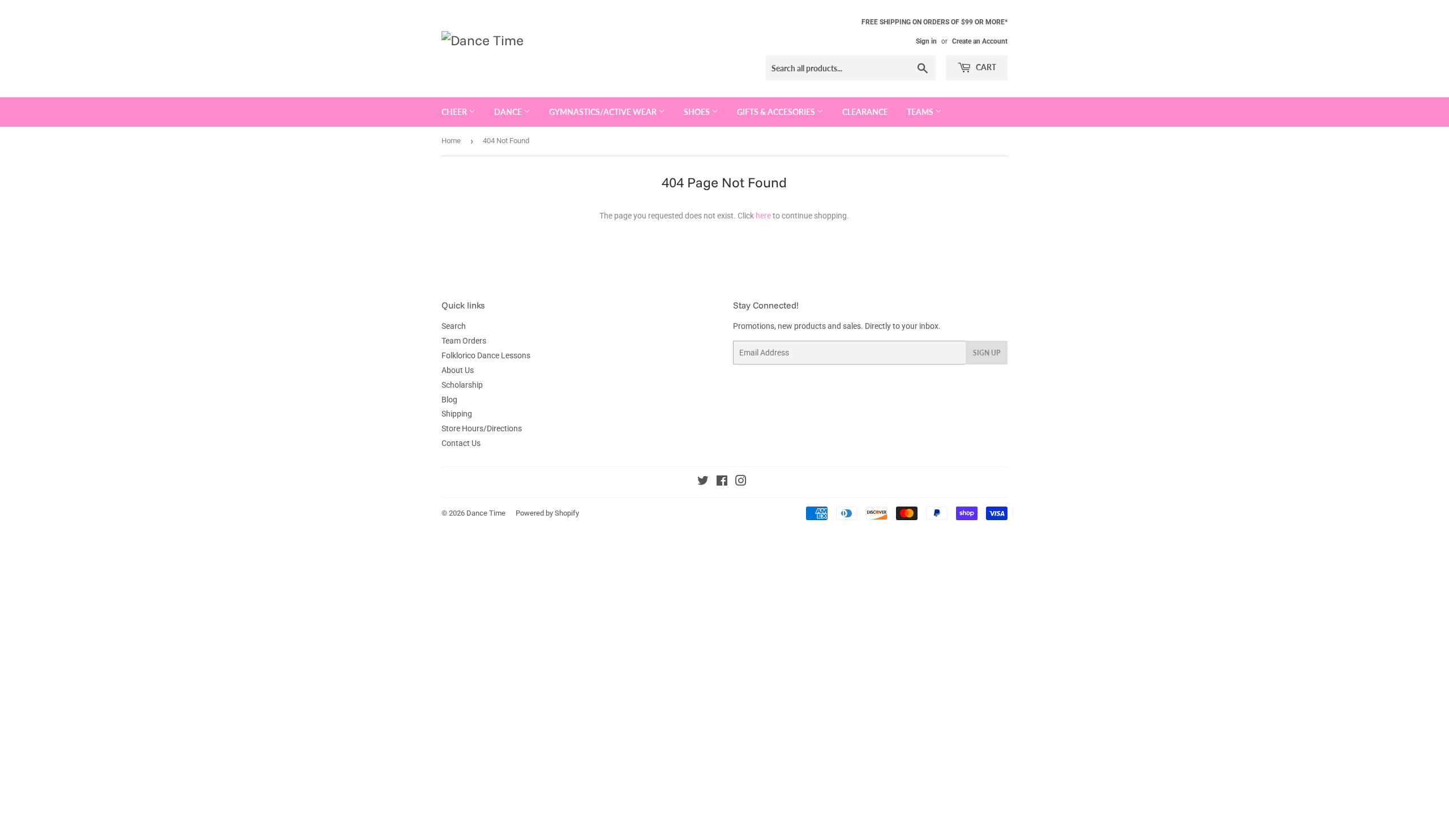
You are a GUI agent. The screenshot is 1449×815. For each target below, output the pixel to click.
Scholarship (462, 384)
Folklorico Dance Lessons (485, 355)
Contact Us (461, 443)
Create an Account (980, 41)
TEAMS (921, 112)
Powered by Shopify (547, 513)
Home (451, 140)
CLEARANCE (865, 112)
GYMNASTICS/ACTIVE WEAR (603, 112)
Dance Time (485, 513)
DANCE (509, 112)
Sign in (926, 41)
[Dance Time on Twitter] (703, 482)
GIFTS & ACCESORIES (777, 112)
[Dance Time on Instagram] (741, 482)
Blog (449, 399)
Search (453, 326)
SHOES (697, 112)
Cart (985, 67)
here (763, 215)
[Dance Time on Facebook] (722, 482)
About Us (457, 370)
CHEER (455, 112)
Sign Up (986, 353)
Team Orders (463, 340)
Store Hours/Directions (481, 428)
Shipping (456, 413)
